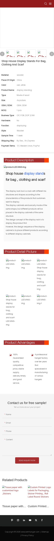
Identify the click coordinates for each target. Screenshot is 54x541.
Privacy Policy (28, 535)
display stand (34, 173)
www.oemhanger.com (30, 532)
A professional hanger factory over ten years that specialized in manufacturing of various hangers (41, 367)
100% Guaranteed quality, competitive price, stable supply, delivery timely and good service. (19, 368)
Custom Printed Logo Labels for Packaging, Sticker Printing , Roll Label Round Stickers (39, 506)
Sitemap (45, 532)
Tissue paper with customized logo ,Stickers (12, 506)
